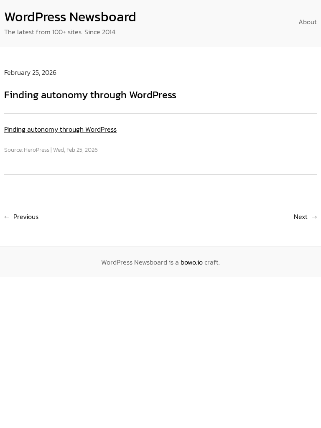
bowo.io (192, 262)
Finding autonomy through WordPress (60, 129)
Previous (25, 216)
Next (301, 216)
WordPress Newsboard (70, 17)
